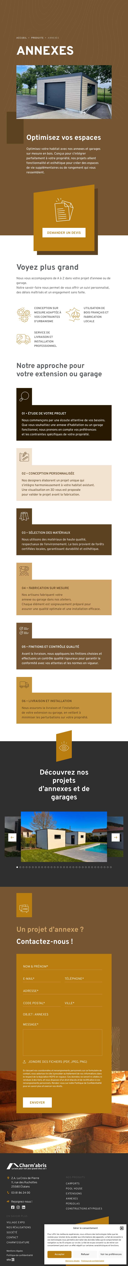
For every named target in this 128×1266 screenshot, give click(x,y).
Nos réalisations (19, 1227)
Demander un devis (64, 233)
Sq (12, 1260)
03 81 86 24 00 (20, 1193)
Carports (72, 1183)
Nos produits (75, 1177)
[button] (121, 1228)
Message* (31, 1024)
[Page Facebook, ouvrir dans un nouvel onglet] (12, 1207)
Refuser (85, 1254)
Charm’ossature (18, 1242)
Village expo (16, 1222)
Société (12, 1232)
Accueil (21, 38)
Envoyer (37, 1103)
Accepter (59, 1254)
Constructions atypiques (84, 1208)
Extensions (74, 1193)
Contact (12, 1237)
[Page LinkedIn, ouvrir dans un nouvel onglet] (23, 1207)
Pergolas (73, 1203)
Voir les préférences (111, 1254)
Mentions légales (72, 1261)
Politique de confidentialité (92, 1261)
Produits (37, 38)
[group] (64, 837)
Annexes (72, 1198)
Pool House (74, 1188)
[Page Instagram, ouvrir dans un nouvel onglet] (18, 1207)
